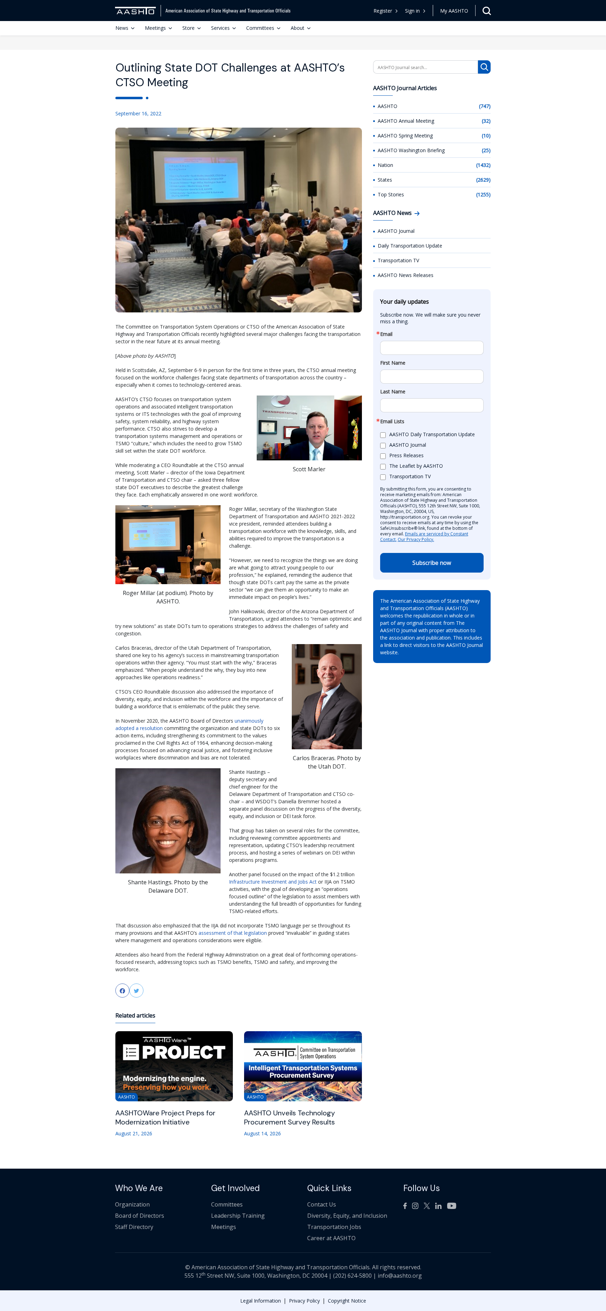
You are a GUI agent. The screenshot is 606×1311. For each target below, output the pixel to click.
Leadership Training (238, 1215)
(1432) (483, 165)
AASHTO (387, 106)
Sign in (412, 10)
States (385, 179)
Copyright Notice (347, 1300)
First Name (392, 362)
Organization (132, 1204)
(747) (485, 106)
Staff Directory (134, 1227)
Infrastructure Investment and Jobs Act (273, 881)
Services (220, 28)
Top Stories (391, 194)
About (297, 28)
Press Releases (406, 455)
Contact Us (321, 1204)
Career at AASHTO (331, 1238)
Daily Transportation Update (410, 245)
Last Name (392, 391)
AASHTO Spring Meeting (405, 135)
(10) (486, 135)
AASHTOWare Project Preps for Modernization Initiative (165, 1117)
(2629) (483, 179)
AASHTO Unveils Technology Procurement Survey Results (289, 1117)
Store (188, 28)
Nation (385, 165)
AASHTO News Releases (405, 275)
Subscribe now (431, 563)
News (121, 28)
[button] (415, 10)
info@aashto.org (400, 1275)
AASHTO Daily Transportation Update (432, 434)
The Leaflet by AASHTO (416, 466)
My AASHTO (454, 10)
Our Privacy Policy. (416, 539)
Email (386, 334)
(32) (486, 120)
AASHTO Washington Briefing (411, 150)
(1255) (483, 194)
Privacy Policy (304, 1300)
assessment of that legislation (232, 933)
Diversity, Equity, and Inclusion (347, 1215)
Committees (260, 28)
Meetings (155, 28)
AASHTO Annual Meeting (406, 120)
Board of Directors (139, 1215)
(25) (486, 150)
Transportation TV (398, 260)
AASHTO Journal (396, 231)
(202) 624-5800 (352, 1275)
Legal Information (260, 1300)
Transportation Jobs (334, 1227)
